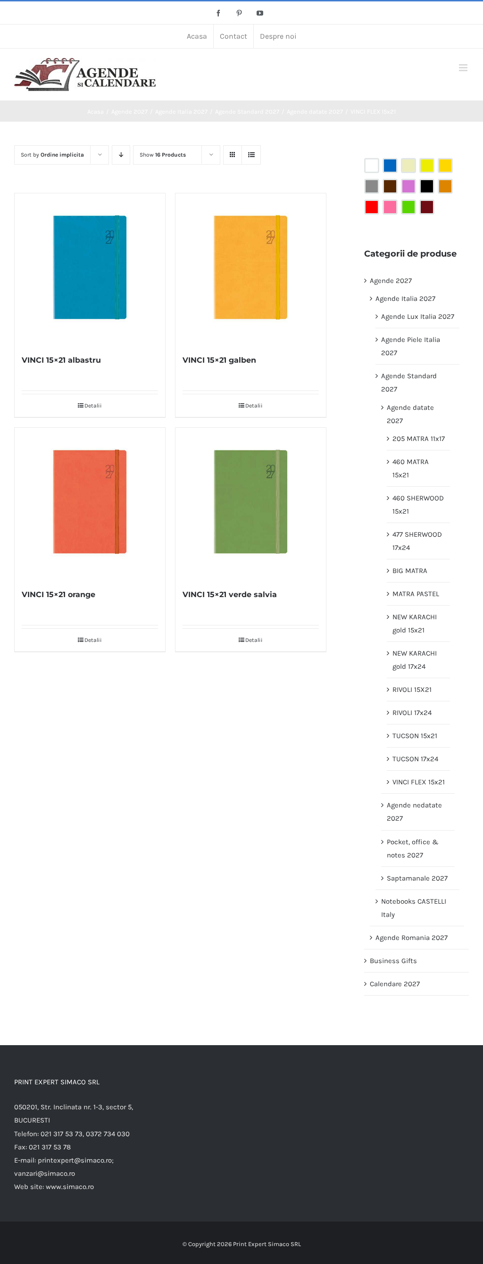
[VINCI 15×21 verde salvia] (250, 503)
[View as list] (251, 155)
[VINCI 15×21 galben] (250, 268)
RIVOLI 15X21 (412, 689)
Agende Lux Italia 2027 (417, 316)
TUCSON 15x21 (414, 736)
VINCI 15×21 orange (58, 594)
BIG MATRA (409, 570)
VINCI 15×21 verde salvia (230, 594)
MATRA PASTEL (415, 594)
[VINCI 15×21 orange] (90, 503)
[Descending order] (121, 155)
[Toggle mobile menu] (464, 68)
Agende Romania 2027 (411, 937)
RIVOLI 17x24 (412, 712)
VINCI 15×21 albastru (61, 360)
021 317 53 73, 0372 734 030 (85, 1134)
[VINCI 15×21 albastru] (90, 268)
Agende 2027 (391, 280)
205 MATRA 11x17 (418, 438)
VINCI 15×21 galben (219, 360)
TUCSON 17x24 (415, 759)
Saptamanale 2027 (417, 878)
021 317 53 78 (50, 1147)
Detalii (93, 405)
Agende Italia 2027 (405, 298)
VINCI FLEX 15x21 (418, 782)
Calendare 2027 (395, 984)
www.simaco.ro (70, 1186)
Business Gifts (393, 960)
